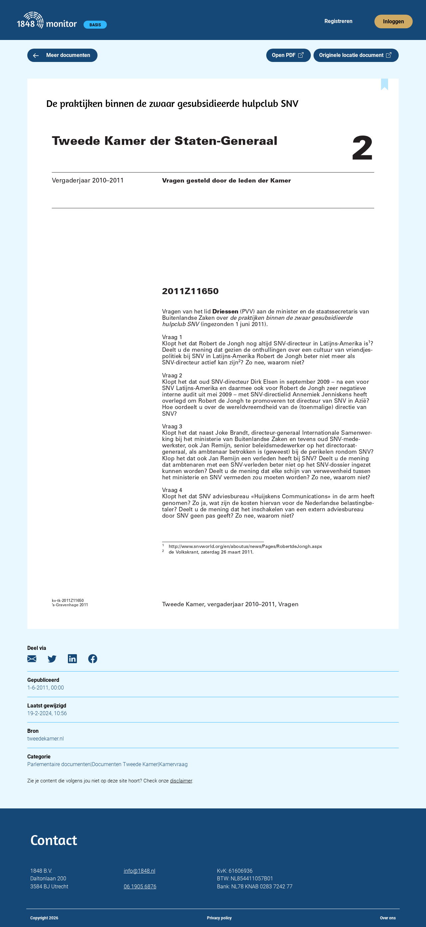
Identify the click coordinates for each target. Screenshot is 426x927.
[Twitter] (57, 660)
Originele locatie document (352, 55)
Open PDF (285, 55)
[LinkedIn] (77, 660)
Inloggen (393, 21)
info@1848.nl (139, 871)
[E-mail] (36, 660)
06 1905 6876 (140, 886)
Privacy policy (219, 918)
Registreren (338, 21)
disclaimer (181, 781)
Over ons (388, 918)
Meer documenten (68, 55)
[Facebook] (97, 660)
